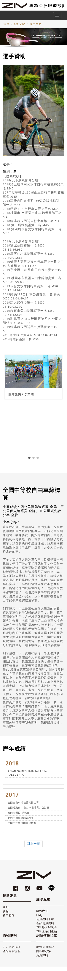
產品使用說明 (45, 923)
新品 (6, 911)
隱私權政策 (43, 951)
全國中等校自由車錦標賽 (22, 823)
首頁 (6, 24)
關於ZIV (19, 24)
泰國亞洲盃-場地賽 (18, 812)
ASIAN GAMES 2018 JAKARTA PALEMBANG (27, 773)
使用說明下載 (45, 919)
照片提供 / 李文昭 (21, 394)
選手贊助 (36, 24)
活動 (6, 907)
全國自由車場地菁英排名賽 (23, 802)
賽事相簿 (9, 915)
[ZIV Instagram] (27, 886)
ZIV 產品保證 (11, 947)
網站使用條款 (45, 947)
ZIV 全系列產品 (46, 931)
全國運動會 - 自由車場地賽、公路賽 (29, 807)
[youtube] (40, 886)
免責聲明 (42, 955)
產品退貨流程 (12, 951)
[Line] (51, 886)
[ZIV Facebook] (16, 886)
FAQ (39, 915)
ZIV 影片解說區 (46, 927)
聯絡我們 (42, 910)
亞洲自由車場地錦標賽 (21, 818)
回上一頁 (33, 843)
